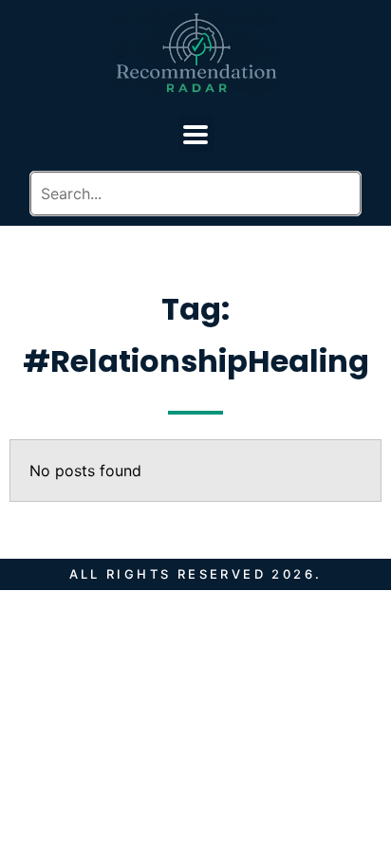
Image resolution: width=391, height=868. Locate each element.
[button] (196, 134)
